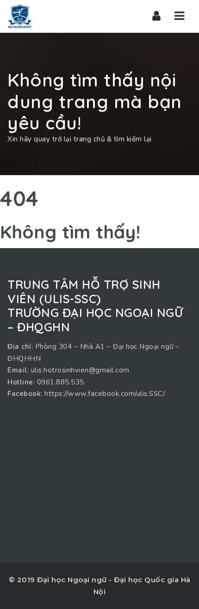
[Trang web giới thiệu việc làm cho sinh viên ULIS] (19, 16)
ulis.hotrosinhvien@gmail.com (80, 370)
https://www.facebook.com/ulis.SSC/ (104, 393)
